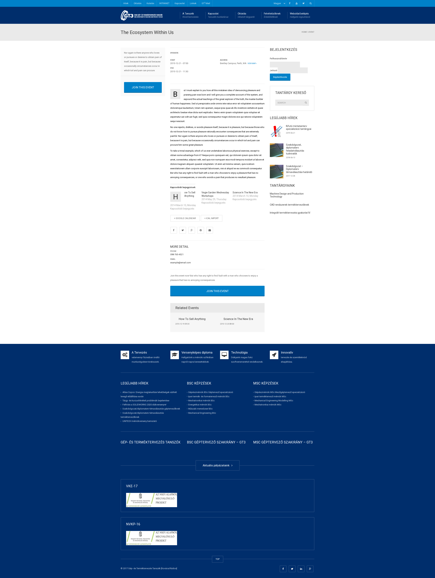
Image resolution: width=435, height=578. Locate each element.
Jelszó (273, 70)
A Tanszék (190, 15)
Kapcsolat (180, 3)
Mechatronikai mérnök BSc (201, 400)
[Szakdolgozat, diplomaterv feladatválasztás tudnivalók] (276, 150)
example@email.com (180, 262)
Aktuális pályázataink (217, 465)
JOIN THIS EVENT (143, 87)
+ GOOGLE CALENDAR (185, 218)
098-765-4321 (177, 254)
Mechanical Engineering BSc (202, 412)
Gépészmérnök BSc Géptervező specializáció (210, 392)
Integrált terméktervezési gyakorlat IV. (290, 212)
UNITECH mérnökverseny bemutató (140, 421)
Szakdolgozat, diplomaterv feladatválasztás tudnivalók (295, 149)
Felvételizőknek (272, 15)
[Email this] (209, 230)
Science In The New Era (245, 192)
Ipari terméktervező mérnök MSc (270, 396)
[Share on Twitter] (182, 230)
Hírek (125, 3)
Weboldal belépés (300, 15)
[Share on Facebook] (173, 230)
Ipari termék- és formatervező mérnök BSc (208, 396)
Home (304, 32)
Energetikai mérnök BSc (200, 404)
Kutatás (150, 3)
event (311, 32)
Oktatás (137, 3)
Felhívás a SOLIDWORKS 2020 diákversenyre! (144, 404)
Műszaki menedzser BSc (200, 408)
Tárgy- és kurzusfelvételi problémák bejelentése (146, 400)
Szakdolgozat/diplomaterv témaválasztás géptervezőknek (151, 408)
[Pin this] (200, 230)
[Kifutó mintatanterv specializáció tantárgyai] (276, 131)
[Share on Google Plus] (191, 230)
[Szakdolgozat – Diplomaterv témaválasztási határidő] (276, 171)
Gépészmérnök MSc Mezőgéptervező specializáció (280, 392)
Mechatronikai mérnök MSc (268, 404)
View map (251, 63)
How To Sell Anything (192, 319)
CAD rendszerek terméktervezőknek (289, 204)
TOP (218, 559)
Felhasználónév (278, 58)
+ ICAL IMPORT (211, 218)
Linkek (193, 3)
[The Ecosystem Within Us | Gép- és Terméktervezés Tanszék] (142, 15)
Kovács (165, 568)
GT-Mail (206, 3)
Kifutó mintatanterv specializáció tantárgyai (298, 127)
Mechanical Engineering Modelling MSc (274, 400)
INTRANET (164, 3)
